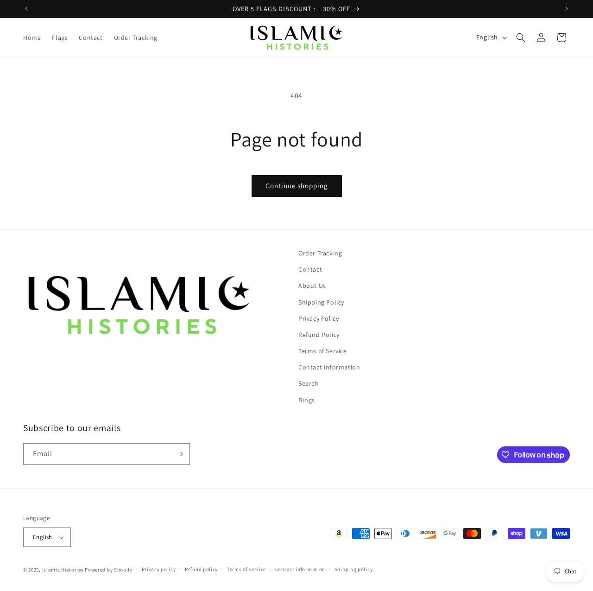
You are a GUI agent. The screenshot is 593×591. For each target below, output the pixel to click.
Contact (310, 269)
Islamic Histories (63, 569)
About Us (312, 285)
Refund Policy (319, 334)
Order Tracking (320, 253)
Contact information (300, 569)
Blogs (306, 400)
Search (308, 384)
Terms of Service (322, 351)
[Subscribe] (179, 454)
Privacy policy (159, 569)
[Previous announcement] (26, 9)
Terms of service (246, 569)
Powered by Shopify (108, 569)
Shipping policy (353, 569)
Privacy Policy (318, 318)
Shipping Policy (321, 302)
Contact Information (329, 367)
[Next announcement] (566, 9)
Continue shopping (296, 185)
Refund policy (201, 569)
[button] (521, 37)
